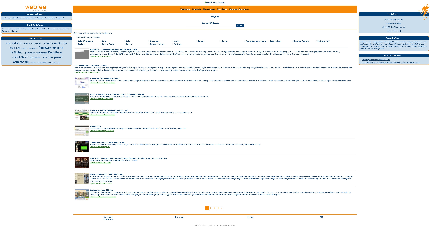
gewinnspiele (30, 53)
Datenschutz (108, 219)
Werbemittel (108, 217)
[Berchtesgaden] (82, 136)
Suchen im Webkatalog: (211, 23)
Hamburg (201, 41)
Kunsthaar (55, 52)
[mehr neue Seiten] (394, 31)
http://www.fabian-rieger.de (100, 147)
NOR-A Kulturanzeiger (394, 23)
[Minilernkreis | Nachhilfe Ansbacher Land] (82, 88)
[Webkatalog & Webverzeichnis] (35, 10)
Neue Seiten (222, 9)
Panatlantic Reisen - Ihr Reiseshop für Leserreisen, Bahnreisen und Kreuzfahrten (390, 62)
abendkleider (14, 43)
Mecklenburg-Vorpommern (256, 41)
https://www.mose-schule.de (100, 56)
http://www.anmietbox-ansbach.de (87, 72)
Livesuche (196, 9)
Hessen (224, 41)
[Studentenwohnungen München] (82, 200)
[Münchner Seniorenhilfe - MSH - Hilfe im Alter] (82, 184)
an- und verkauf (35, 43)
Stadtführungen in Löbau (394, 19)
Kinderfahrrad (41, 53)
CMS (210, 225)
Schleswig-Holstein (157, 44)
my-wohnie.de (35, 58)
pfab (51, 57)
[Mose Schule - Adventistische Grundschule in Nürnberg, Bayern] (82, 59)
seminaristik (21, 62)
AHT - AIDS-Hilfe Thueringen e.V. (393, 27)
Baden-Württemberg (85, 41)
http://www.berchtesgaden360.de (102, 131)
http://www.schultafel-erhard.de (101, 99)
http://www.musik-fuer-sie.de (100, 163)
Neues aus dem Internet (239, 9)
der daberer (33, 48)
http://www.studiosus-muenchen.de (103, 197)
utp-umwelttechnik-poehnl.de (48, 62)
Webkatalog (185, 9)
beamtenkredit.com (55, 43)
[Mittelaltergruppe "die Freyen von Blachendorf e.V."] (82, 120)
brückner (15, 47)
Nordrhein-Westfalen (301, 41)
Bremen (176, 41)
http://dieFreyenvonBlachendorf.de (102, 115)
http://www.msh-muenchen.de (101, 183)
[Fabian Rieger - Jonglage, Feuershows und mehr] (82, 152)
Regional (103, 33)
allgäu (25, 44)
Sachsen (129, 44)
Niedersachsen (275, 41)
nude (44, 57)
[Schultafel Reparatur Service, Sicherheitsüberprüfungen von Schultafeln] (82, 104)
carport (24, 48)
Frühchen (17, 52)
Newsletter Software (34, 29)
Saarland (81, 44)
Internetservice (203, 225)
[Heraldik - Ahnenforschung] (215, 2)
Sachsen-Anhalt (108, 44)
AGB (321, 217)
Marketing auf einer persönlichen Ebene (376, 60)
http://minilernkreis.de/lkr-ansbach (102, 83)
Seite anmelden (217, 225)
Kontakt (250, 217)
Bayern (109, 33)
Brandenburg (154, 41)
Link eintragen (209, 9)
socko (33, 62)
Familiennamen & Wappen (33, 18)
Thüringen (177, 44)
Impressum (179, 217)
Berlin (128, 41)
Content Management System (400, 44)
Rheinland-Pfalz (323, 41)
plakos (58, 57)
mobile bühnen (19, 57)
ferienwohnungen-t (51, 47)
